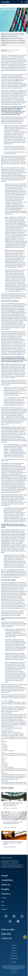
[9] (10, 238)
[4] (21, 117)
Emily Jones (9, 51)
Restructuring (5, 862)
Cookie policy (14, 950)
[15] (18, 365)
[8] (12, 214)
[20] (8, 424)
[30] (18, 599)
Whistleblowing (14, 955)
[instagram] (14, 916)
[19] (15, 417)
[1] (1, 72)
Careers (5, 893)
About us (5, 884)
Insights (4, 5)
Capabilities (7, 880)
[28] (26, 567)
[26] (11, 540)
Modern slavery (14, 953)
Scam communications (14, 958)
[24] (19, 492)
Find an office (8, 929)
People (4, 875)
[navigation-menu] (26, 2)
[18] (9, 385)
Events (3, 905)
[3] (21, 104)
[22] (14, 477)
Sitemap (13, 962)
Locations (3, 898)
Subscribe (6, 933)
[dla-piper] (5, 2)
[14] (23, 354)
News (2, 901)
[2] (21, 88)
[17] (16, 377)
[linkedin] (10, 921)
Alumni (3, 909)
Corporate (14, 862)
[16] (25, 371)
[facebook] (6, 916)
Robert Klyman (11, 50)
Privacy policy (14, 945)
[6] (15, 153)
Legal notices (14, 947)
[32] (25, 698)
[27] (21, 545)
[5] (23, 149)
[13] (8, 324)
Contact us (6, 938)
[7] (1, 165)
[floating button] (25, 937)
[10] (21, 291)
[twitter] (22, 916)
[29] (20, 577)
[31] (26, 608)
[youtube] (18, 921)
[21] (25, 469)
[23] (24, 484)
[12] (20, 318)
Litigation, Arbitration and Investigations (12, 866)
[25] (24, 521)
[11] (26, 309)
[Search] (22, 2)
